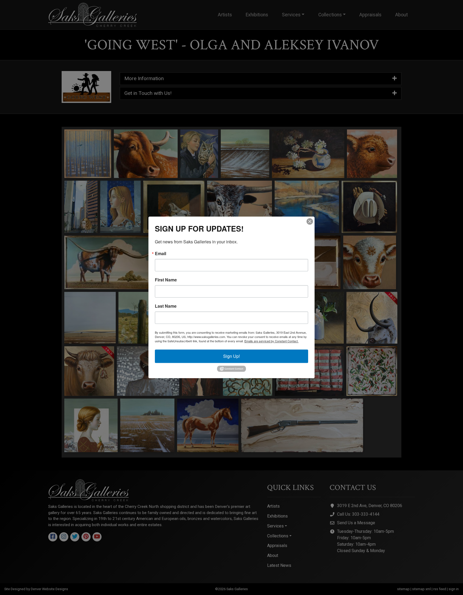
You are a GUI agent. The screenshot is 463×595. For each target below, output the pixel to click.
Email (160, 253)
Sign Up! (231, 356)
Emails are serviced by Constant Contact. (271, 341)
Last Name (166, 306)
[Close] (310, 221)
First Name (166, 280)
